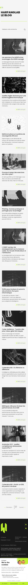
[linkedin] (26, 524)
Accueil (3, 554)
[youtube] (26, 528)
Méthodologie (5, 555)
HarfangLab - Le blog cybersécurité (15, 554)
